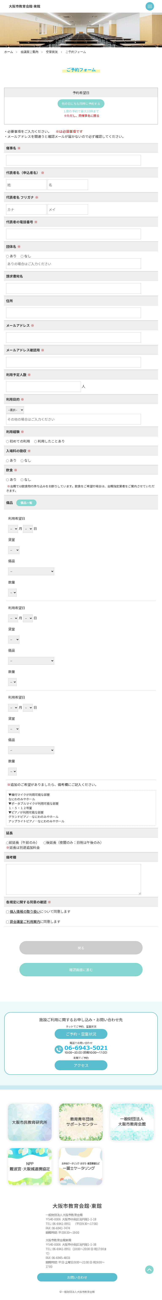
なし (27, 460)
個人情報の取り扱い (25, 911)
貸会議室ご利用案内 (25, 921)
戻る (81, 947)
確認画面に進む (81, 969)
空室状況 (52, 51)
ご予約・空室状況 (81, 1034)
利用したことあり (51, 441)
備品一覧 (26, 503)
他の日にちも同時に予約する (81, 103)
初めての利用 (37, 441)
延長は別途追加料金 (23, 847)
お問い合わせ (77, 1277)
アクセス (81, 1065)
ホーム (8, 51)
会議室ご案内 (29, 51)
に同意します (37, 921)
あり (20, 460)
